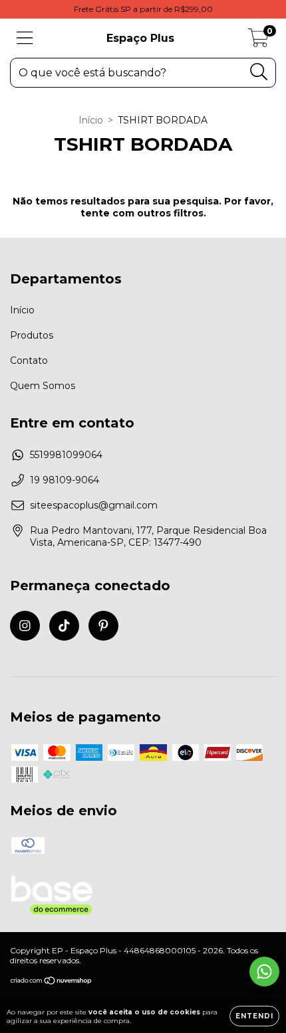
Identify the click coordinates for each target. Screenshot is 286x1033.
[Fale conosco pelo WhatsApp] (264, 972)
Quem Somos (42, 386)
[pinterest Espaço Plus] (103, 626)
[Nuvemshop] (51, 982)
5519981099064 (66, 455)
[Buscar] (259, 72)
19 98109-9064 (64, 480)
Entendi (254, 1016)
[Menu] (25, 38)
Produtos (31, 335)
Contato (29, 360)
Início (90, 120)
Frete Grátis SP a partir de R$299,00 (143, 9)
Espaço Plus (140, 38)
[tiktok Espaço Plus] (64, 626)
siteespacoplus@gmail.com (94, 505)
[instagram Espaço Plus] (25, 626)
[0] (258, 42)
